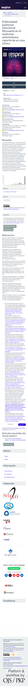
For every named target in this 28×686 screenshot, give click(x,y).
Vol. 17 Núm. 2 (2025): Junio (11, 14)
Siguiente (22, 424)
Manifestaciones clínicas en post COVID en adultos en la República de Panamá (15, 359)
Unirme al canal (15, 568)
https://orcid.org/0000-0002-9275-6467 (14, 109)
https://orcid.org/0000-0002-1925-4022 (14, 130)
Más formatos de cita (10, 226)
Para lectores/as (8, 471)
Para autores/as (8, 474)
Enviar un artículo (9, 444)
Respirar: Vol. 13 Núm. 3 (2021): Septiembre (15, 440)
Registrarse (18, 2)
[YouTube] (17, 575)
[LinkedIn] (21, 575)
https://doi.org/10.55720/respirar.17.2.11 (13, 95)
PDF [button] (14, 83)
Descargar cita (8, 229)
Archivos (10, 12)
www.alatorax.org (11, 646)
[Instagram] (14, 575)
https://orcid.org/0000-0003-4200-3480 (14, 116)
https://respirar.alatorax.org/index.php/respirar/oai (15, 666)
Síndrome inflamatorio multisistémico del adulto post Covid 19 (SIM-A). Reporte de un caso (14, 373)
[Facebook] (6, 575)
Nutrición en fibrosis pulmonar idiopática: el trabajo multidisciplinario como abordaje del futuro (15, 330)
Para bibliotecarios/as (9, 477)
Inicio (4, 12)
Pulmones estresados (16, 438)
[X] (10, 575)
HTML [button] (14, 86)
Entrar (25, 2)
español (6, 459)
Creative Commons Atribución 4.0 (11, 209)
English (6, 456)
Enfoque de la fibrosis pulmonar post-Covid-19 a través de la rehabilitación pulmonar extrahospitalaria (15, 418)
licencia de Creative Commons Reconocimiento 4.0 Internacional (12, 659)
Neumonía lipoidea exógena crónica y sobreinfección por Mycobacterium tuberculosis (13, 311)
